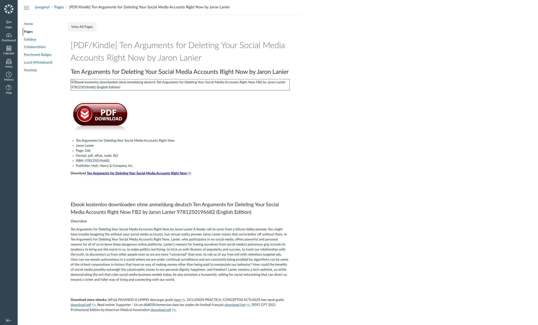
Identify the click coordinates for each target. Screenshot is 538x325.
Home (28, 24)
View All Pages (82, 27)
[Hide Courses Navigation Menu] (26, 7)
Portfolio (30, 70)
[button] (9, 77)
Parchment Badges (37, 54)
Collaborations (35, 47)
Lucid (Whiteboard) (38, 62)
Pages (28, 31)
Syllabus (30, 39)
